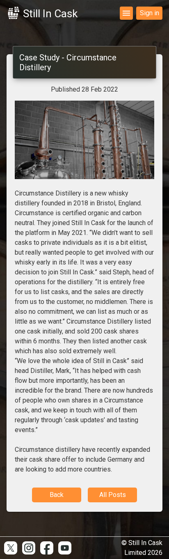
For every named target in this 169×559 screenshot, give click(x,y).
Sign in (149, 13)
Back (57, 495)
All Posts (112, 495)
